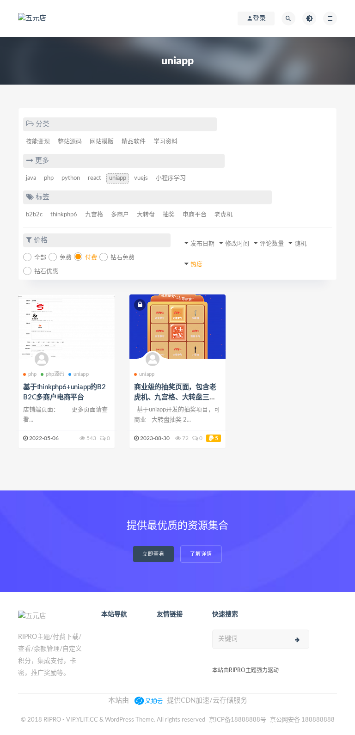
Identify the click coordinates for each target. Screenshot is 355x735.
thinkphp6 (63, 215)
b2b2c (34, 215)
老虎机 (223, 215)
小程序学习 (171, 178)
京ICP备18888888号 (238, 720)
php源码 (55, 374)
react (94, 178)
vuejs (141, 178)
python (70, 178)
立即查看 (153, 554)
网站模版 (102, 142)
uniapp (117, 178)
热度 (196, 265)
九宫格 (94, 215)
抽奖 (169, 215)
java (31, 178)
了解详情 (201, 554)
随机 (300, 244)
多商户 (120, 215)
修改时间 (237, 244)
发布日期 (202, 244)
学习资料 (165, 142)
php (49, 178)
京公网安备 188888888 (302, 720)
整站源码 (70, 142)
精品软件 (134, 142)
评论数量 (272, 244)
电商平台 (195, 215)
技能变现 (38, 142)
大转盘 (146, 215)
